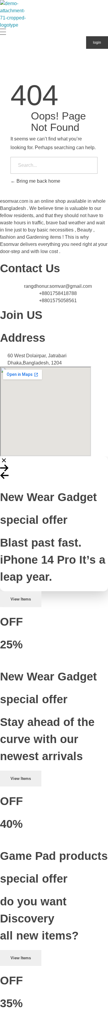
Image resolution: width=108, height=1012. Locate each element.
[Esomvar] (15, 14)
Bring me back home (37, 181)
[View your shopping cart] (2, 62)
